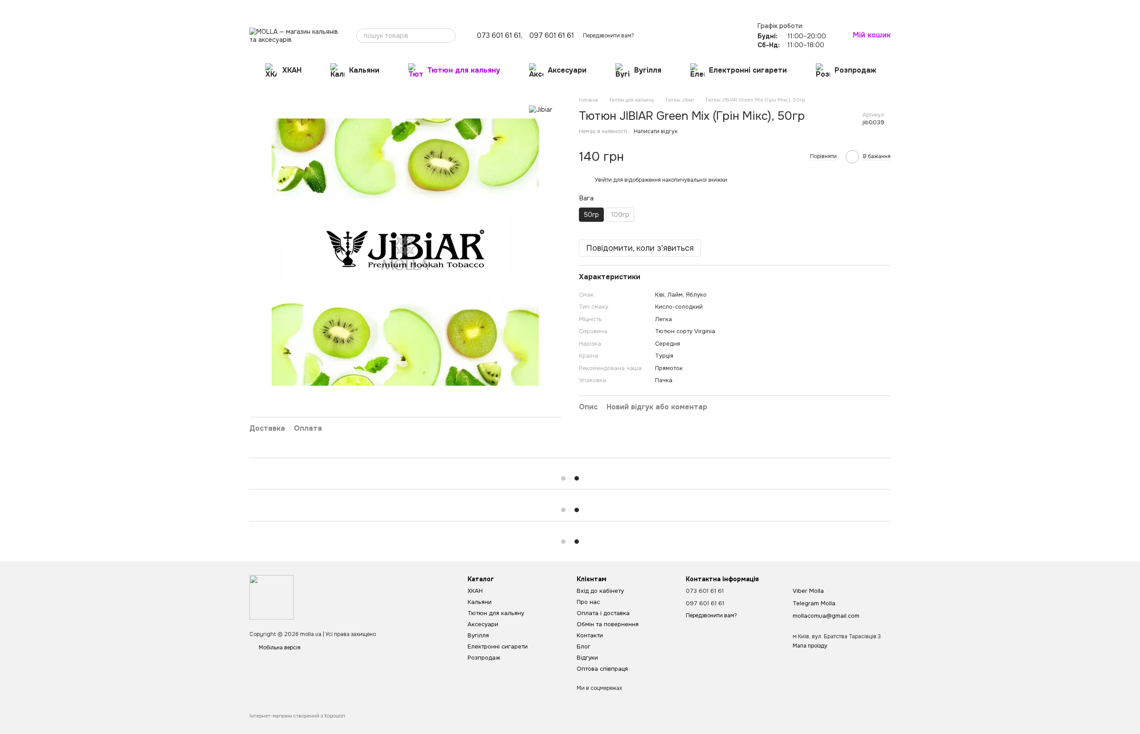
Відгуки (452, 7)
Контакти (403, 7)
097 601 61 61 (551, 35)
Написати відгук (655, 131)
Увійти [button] (603, 180)
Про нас (259, 7)
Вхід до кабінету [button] (600, 591)
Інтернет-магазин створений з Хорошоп (297, 716)
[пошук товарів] (448, 36)
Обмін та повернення (358, 7)
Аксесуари (567, 70)
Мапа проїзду (810, 645)
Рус (762, 6)
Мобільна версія (279, 647)
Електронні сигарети (748, 70)
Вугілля (647, 70)
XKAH (291, 70)
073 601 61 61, (499, 35)
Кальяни (364, 70)
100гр (620, 215)
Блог (429, 7)
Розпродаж (855, 70)
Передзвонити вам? (608, 35)
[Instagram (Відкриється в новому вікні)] (722, 6)
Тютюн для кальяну (463, 70)
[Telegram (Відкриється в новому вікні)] (733, 6)
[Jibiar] (540, 109)
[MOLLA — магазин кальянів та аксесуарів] (271, 596)
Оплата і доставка (300, 7)
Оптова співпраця (493, 7)
